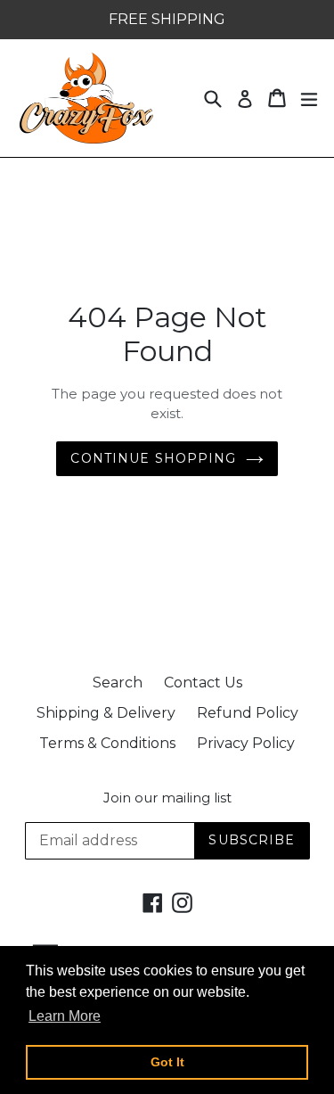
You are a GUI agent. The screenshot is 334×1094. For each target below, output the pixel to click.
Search (118, 682)
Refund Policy (247, 712)
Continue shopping (153, 458)
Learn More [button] (65, 1016)
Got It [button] (167, 1062)
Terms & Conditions (107, 743)
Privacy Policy (246, 743)
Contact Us (203, 682)
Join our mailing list (167, 798)
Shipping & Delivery (106, 712)
